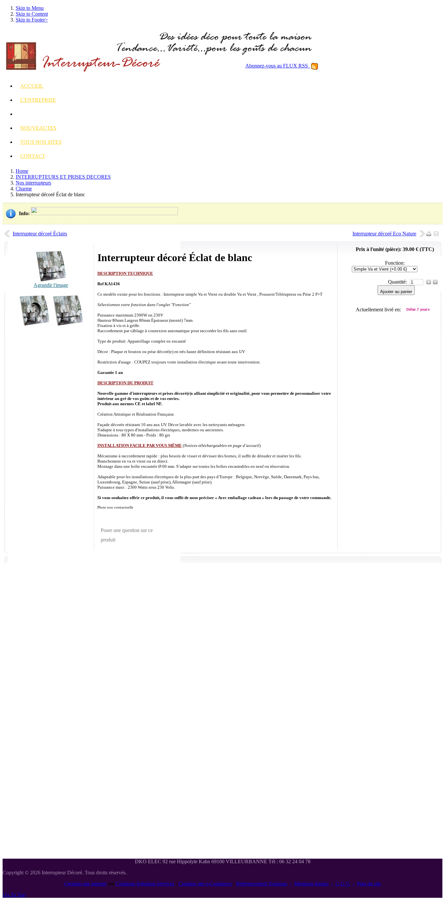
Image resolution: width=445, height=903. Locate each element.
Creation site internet (85, 883)
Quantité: (398, 282)
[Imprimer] (430, 232)
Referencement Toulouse (261, 883)
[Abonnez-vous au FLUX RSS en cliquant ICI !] (314, 65)
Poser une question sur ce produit (127, 535)
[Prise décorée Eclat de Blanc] (34, 325)
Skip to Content (32, 14)
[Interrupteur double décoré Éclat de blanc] (67, 325)
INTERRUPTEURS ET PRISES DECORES (63, 177)
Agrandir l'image (51, 285)
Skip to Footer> (32, 19)
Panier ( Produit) (401, 173)
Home (22, 171)
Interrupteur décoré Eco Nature (384, 233)
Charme (24, 188)
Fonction (394, 263)
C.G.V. (343, 883)
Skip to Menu (30, 8)
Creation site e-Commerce (205, 883)
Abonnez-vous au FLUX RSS (277, 65)
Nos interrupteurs (33, 182)
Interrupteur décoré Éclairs (40, 233)
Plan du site (369, 883)
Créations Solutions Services (145, 883)
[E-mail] (437, 232)
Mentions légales (311, 883)
